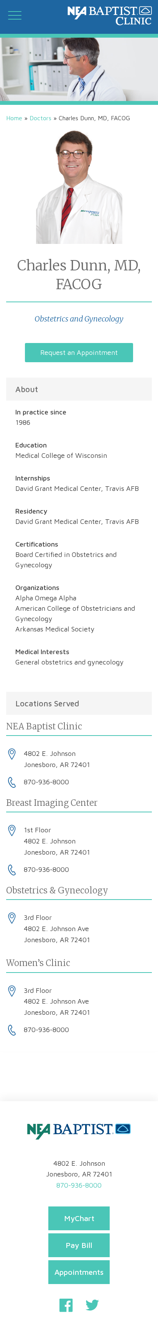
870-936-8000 (79, 1185)
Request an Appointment (79, 352)
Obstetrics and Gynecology (79, 318)
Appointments (79, 1272)
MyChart (79, 1218)
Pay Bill (79, 1245)
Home (14, 117)
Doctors (40, 117)
